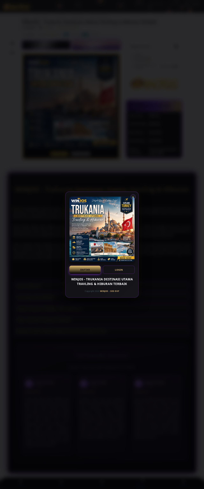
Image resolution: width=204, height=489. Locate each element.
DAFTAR (85, 269)
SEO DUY (114, 291)
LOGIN (119, 269)
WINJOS (104, 291)
